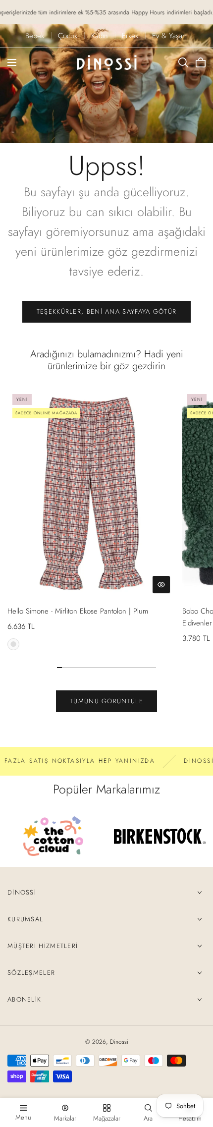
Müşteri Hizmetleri (42, 946)
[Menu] (11, 62)
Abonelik (24, 999)
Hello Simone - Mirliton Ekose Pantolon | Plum (77, 611)
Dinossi (21, 892)
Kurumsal (25, 919)
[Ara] (183, 62)
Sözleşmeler (31, 972)
